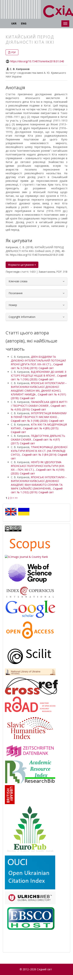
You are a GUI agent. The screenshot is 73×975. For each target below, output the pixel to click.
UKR (13, 23)
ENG (23, 23)
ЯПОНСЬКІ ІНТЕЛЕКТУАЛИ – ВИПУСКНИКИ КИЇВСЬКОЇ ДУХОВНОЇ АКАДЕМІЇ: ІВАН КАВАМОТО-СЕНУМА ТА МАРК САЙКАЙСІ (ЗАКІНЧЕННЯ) (39, 482)
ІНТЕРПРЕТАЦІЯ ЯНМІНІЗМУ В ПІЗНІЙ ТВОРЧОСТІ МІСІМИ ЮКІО (39, 415)
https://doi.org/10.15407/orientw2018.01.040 (37, 61)
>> (16, 498)
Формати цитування (21, 264)
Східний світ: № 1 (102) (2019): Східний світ (37, 490)
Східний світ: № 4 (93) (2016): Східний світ (38, 407)
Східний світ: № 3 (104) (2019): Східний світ (37, 366)
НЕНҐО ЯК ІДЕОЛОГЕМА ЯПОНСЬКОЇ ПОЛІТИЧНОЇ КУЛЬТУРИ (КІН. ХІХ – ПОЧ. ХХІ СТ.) (38, 465)
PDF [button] (13, 52)
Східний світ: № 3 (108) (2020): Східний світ (37, 420)
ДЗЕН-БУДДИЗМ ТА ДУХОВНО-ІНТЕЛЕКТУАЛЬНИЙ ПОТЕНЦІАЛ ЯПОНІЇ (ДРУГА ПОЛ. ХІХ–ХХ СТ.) (38, 360)
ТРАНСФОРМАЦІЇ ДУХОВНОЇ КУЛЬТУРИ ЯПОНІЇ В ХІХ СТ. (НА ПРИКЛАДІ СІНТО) (39, 450)
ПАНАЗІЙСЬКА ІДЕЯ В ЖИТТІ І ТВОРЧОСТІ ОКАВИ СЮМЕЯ (39, 403)
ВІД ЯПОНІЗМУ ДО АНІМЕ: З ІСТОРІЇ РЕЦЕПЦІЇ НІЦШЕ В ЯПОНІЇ (38, 373)
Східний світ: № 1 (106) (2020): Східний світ (39, 377)
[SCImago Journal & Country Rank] (26, 556)
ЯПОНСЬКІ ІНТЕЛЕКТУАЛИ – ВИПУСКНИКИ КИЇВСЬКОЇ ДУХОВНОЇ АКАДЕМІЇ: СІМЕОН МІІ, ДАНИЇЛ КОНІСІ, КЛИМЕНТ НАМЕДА (39, 388)
